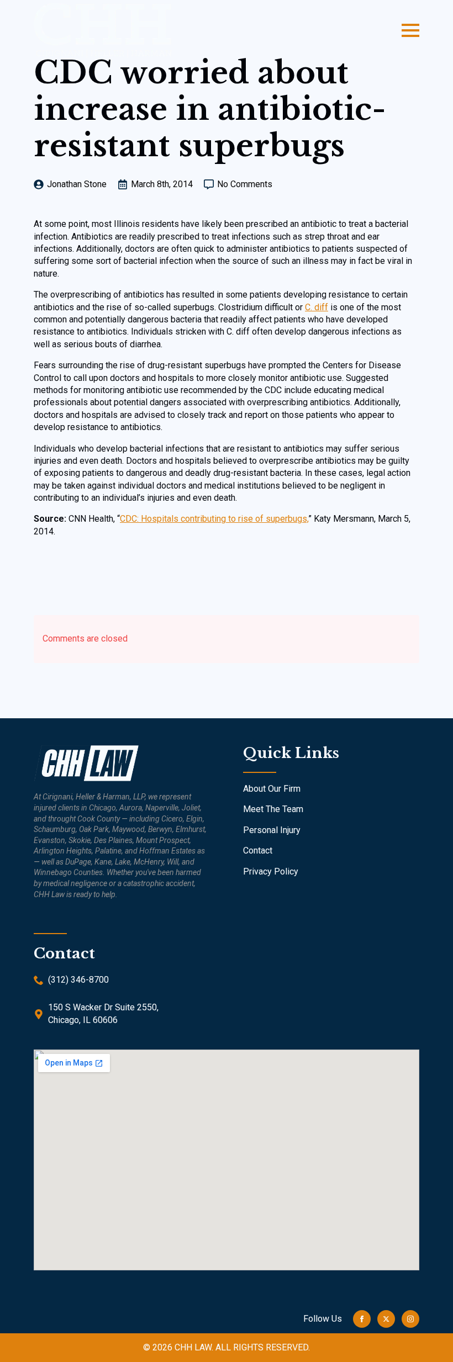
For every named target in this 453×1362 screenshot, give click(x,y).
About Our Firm (272, 788)
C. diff (316, 307)
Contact (257, 850)
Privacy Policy (270, 871)
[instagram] (410, 1319)
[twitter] (386, 1319)
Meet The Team (273, 809)
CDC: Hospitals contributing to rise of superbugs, (214, 518)
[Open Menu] (410, 30)
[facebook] (362, 1319)
